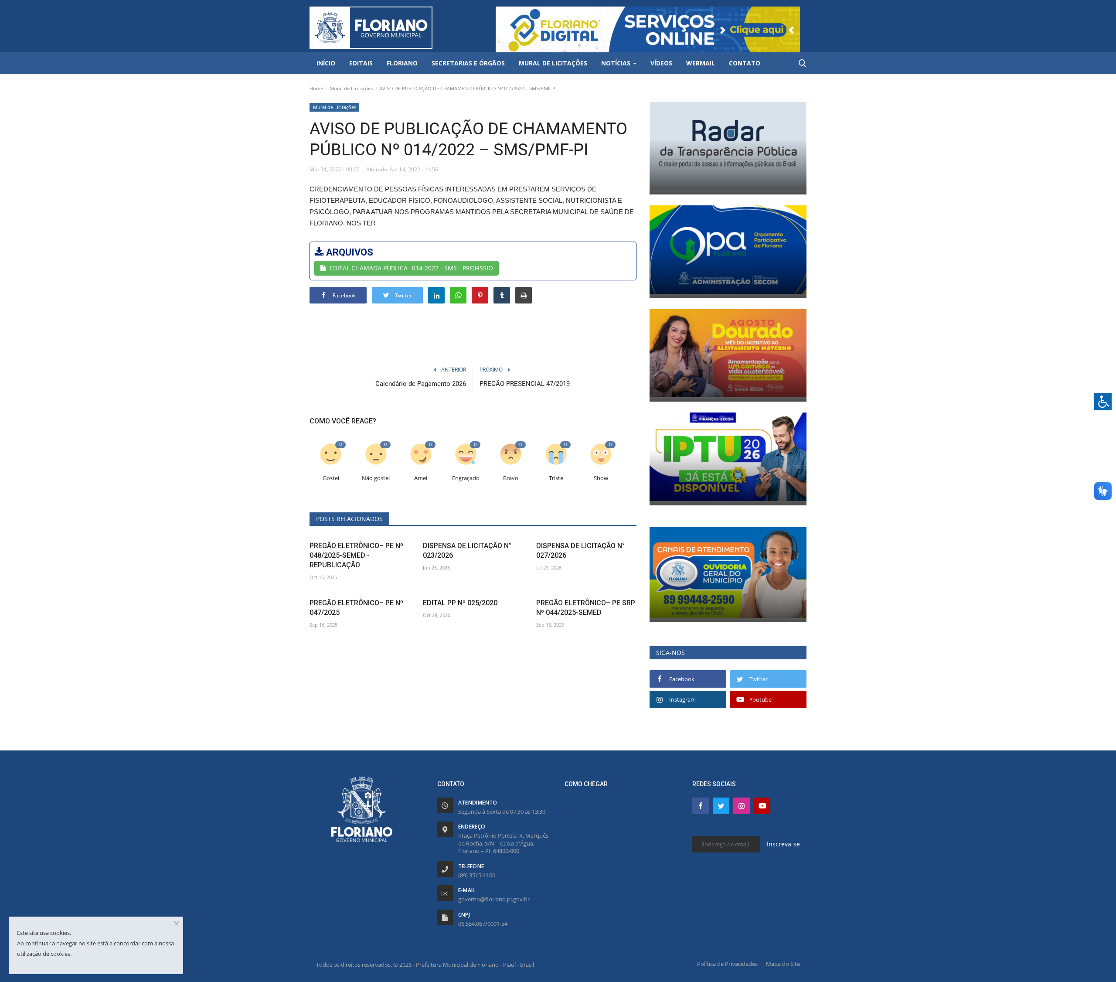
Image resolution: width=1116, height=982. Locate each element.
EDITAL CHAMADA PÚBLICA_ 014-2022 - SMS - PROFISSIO (411, 268)
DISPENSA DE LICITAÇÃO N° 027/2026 (580, 550)
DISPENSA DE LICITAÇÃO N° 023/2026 (467, 550)
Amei (420, 478)
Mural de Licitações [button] (553, 63)
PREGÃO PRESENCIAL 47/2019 (525, 384)
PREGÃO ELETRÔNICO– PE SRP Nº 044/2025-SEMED (585, 608)
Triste (556, 478)
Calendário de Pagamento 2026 (420, 384)
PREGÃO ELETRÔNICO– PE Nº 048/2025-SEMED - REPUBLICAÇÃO (356, 555)
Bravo (510, 478)
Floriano (402, 63)
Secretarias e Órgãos (468, 63)
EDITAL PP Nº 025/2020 (460, 603)
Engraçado (466, 478)
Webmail (700, 63)
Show (601, 478)
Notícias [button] (616, 63)
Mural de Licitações (351, 88)
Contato (744, 63)
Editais (361, 63)
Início (325, 63)
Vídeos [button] (661, 63)
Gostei (331, 478)
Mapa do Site (783, 964)
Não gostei (376, 478)
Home (316, 88)
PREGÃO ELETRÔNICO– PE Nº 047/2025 (356, 608)
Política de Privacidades (727, 964)
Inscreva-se (783, 844)
